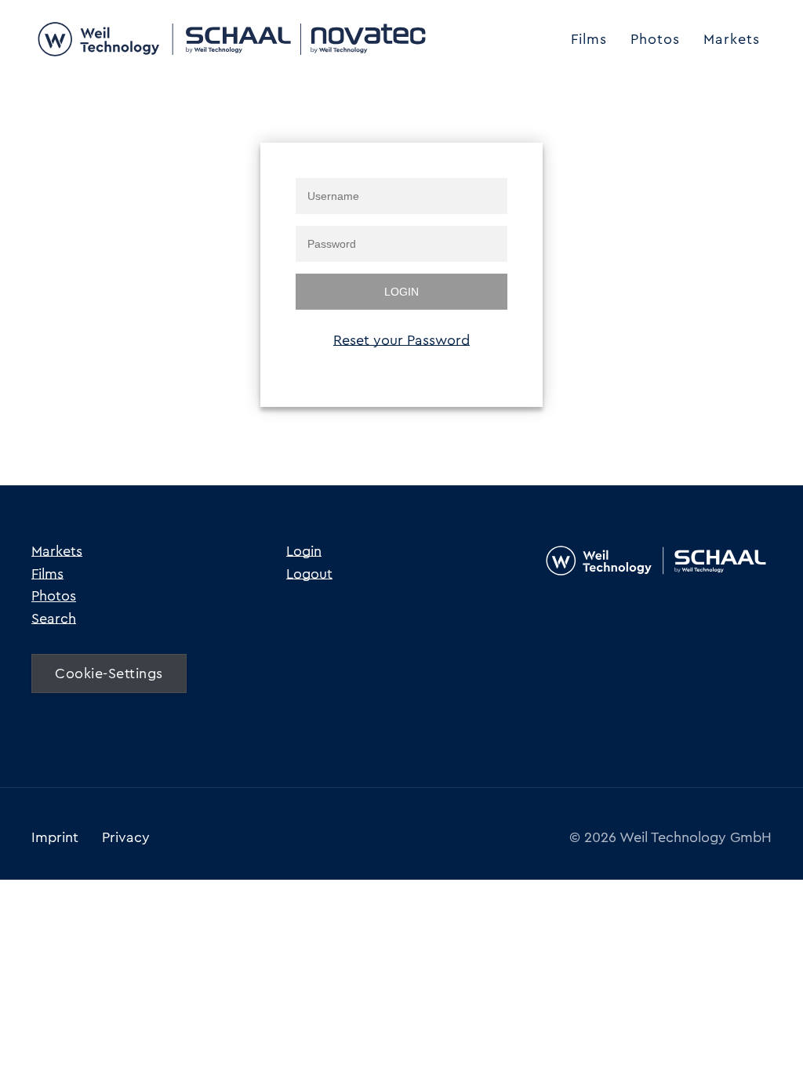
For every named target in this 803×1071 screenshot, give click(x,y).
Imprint (54, 837)
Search (53, 619)
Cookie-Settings (109, 673)
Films (589, 39)
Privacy (126, 837)
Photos (655, 39)
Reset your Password (401, 340)
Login (304, 551)
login (401, 291)
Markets (731, 39)
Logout (309, 574)
